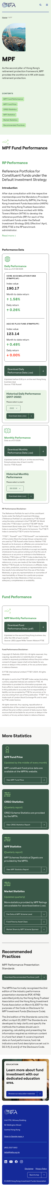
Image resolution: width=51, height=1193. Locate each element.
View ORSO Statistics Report (18, 825)
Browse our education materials (21, 1093)
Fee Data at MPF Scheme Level (19, 914)
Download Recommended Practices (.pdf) (21, 977)
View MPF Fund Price (15, 780)
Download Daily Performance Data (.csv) (20, 371)
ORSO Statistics (10, 109)
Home (4, 17)
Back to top (34, 1175)
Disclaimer (29, 1168)
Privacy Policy (41, 1168)
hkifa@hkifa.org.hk (12, 1152)
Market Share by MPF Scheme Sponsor (22, 929)
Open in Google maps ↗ (14, 1136)
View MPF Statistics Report (17, 869)
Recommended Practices (14, 125)
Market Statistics (10, 120)
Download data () (17, 416)
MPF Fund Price (9, 104)
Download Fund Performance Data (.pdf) (20, 627)
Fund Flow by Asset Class (17, 922)
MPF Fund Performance (13, 99)
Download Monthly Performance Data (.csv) (20, 451)
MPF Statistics (9, 114)
